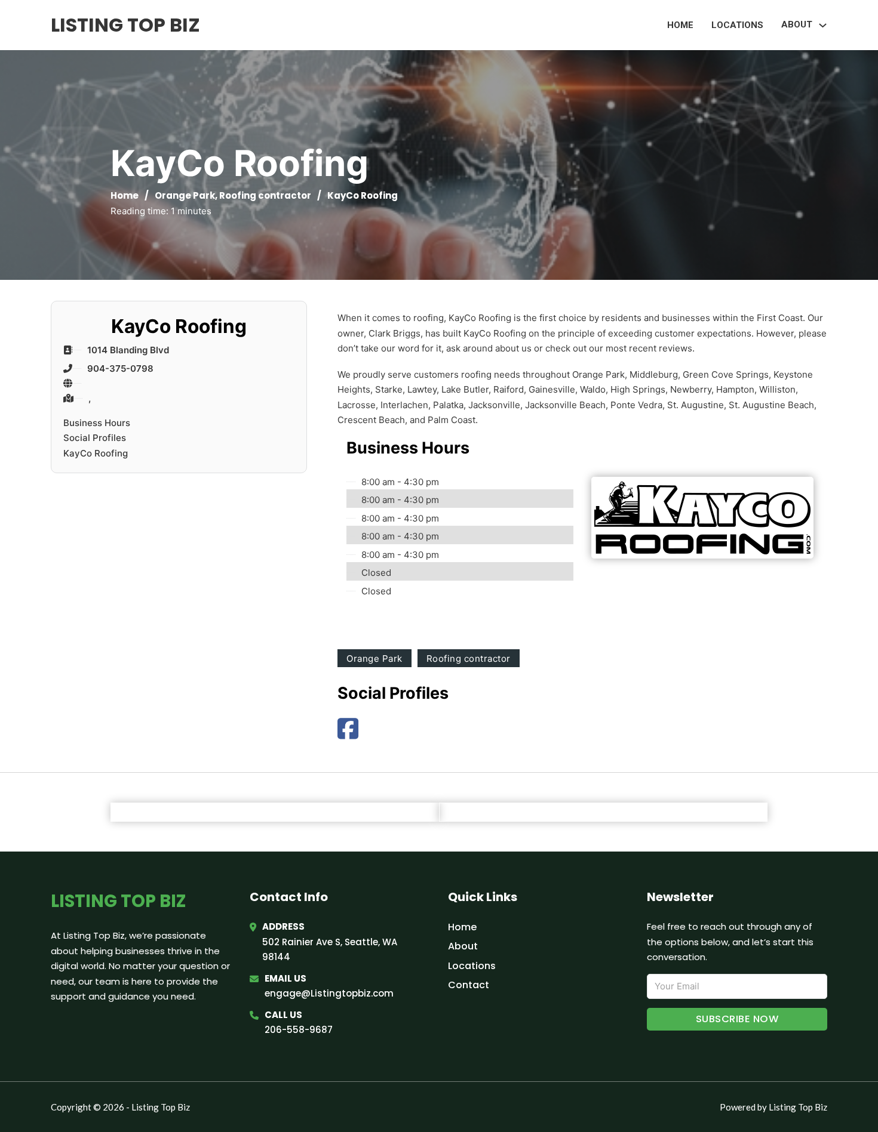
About (463, 946)
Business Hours (96, 422)
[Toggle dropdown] (822, 25)
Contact (468, 985)
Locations (737, 25)
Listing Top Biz (125, 24)
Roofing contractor (265, 195)
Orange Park (185, 195)
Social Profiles (94, 437)
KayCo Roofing (95, 453)
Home (680, 25)
